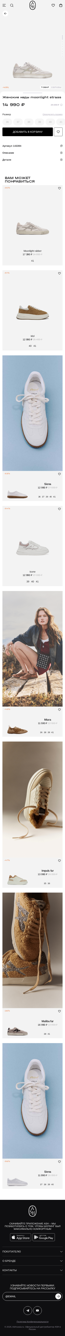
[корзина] (61, 5)
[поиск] (12, 5)
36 (7, 121)
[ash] (32, 5)
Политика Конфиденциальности (33, 1321)
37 (18, 121)
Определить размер (53, 114)
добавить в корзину (28, 131)
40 (50, 121)
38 (28, 121)
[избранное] (53, 5)
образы (56, 87)
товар (45, 87)
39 (39, 121)
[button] (62, 37)
